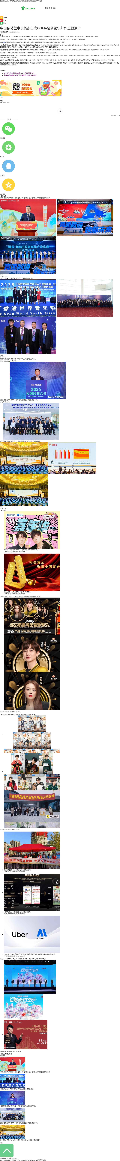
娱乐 (7, 1)
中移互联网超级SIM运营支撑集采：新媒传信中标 (20, 75)
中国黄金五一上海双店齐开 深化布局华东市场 (17, 592)
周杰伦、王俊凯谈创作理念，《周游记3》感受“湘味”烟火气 (21, 550)
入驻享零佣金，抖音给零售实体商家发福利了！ (17, 912)
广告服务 (8, 1158)
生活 (19, 1)
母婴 (22, 1)
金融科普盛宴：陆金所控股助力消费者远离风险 (17, 870)
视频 (25, 1)
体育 (10, 1)
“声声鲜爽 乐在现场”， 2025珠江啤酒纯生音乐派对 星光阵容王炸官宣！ (21, 596)
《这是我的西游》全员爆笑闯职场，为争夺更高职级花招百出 (17, 714)
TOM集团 (3, 1158)
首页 (1, 1)
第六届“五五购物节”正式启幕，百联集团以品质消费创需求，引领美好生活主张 (23, 959)
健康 (31, 1)
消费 (34, 1)
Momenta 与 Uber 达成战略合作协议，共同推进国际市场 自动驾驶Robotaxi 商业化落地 (29, 954)
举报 (1, 101)
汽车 (37, 1)
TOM (1, 402)
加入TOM (14, 1158)
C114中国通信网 (5, 361)
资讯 (4, 1)
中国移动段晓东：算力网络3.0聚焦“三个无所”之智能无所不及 (18, 359)
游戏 (13, 1)
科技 (40, 1)
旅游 (16, 1)
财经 (28, 1)
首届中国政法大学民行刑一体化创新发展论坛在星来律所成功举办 (19, 400)
